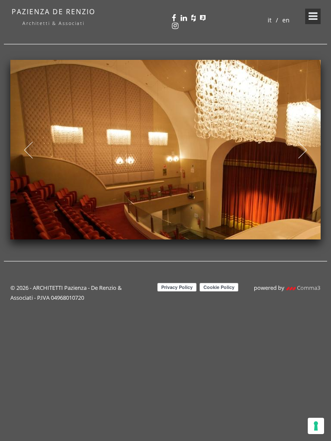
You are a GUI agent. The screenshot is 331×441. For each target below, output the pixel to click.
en (286, 20)
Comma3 (308, 288)
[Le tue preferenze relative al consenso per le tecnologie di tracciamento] (316, 426)
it (270, 20)
